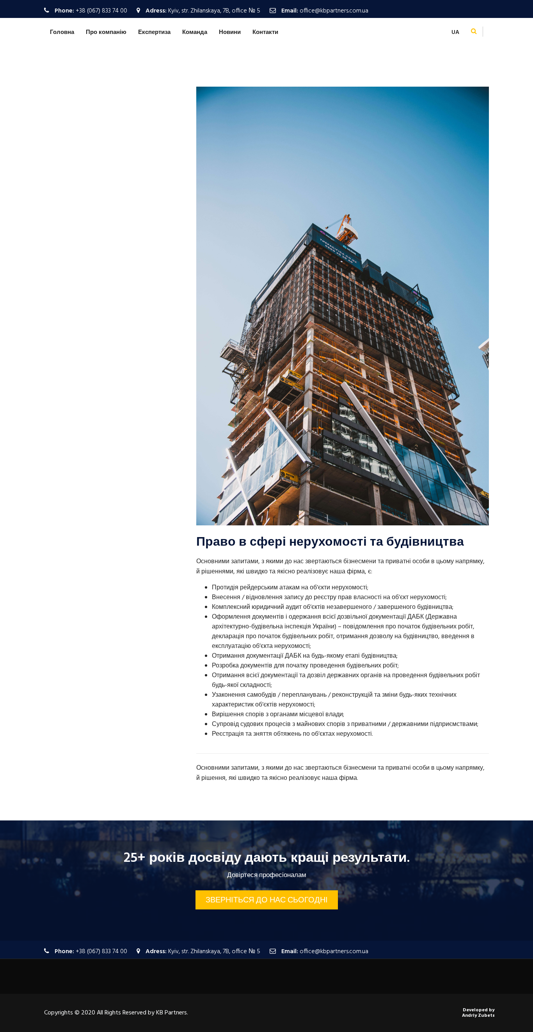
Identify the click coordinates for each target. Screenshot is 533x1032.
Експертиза (154, 32)
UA (455, 32)
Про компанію (106, 32)
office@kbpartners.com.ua (334, 11)
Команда (194, 32)
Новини (230, 32)
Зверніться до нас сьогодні (267, 900)
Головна (62, 32)
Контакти (265, 32)
